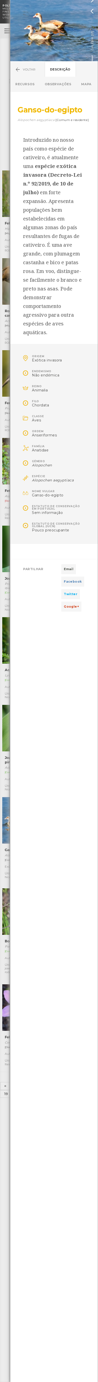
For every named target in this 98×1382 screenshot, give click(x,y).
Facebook (73, 581)
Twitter (70, 594)
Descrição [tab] (60, 69)
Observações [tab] (58, 84)
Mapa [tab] (86, 84)
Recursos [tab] (25, 84)
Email (68, 569)
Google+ (71, 606)
